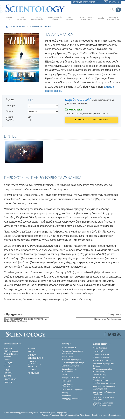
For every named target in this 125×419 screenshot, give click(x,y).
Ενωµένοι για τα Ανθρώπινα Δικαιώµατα (104, 393)
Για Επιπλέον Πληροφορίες (72, 389)
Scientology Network (101, 354)
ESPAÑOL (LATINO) (36, 358)
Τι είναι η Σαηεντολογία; (37, 18)
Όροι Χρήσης (85, 415)
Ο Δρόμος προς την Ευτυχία (104, 383)
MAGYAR (31, 348)
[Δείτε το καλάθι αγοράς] (118, 10)
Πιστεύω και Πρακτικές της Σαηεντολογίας (72, 352)
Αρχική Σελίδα (9, 18)
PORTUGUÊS (33, 373)
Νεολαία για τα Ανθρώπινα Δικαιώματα (103, 398)
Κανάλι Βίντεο (67, 356)
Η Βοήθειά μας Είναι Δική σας (67, 385)
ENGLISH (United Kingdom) (11, 355)
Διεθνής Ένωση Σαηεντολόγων (99, 376)
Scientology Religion (101, 357)
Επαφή (65, 393)
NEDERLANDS (10, 379)
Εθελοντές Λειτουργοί (70, 366)
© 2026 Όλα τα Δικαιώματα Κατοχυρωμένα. (36, 413)
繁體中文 (7, 376)
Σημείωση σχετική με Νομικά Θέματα (106, 415)
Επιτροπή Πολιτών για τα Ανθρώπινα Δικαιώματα (103, 404)
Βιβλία (101, 18)
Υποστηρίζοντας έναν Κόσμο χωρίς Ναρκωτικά (104, 387)
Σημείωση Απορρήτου (50, 415)
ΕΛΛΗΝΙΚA (32, 367)
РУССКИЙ (8, 373)
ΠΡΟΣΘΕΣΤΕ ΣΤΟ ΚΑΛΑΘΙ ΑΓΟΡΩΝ (92, 120)
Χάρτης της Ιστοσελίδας (71, 399)
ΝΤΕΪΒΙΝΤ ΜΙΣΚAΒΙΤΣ (102, 361)
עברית (7, 366)
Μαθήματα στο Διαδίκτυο (113, 18)
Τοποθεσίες (66, 396)
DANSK (7, 360)
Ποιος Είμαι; (66, 381)
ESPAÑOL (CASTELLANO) (34, 362)
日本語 (6, 370)
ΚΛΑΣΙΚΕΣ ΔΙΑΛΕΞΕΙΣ (39, 26)
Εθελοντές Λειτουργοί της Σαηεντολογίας (102, 370)
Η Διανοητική (98, 351)
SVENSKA (32, 355)
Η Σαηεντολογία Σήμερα (55, 18)
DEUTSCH (8, 382)
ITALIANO (32, 370)
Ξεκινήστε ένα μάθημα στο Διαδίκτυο (103, 365)
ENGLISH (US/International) (11, 350)
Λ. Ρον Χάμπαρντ (21, 18)
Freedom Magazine (100, 380)
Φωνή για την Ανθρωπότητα (73, 363)
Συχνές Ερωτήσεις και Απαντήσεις (86, 18)
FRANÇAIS (8, 363)
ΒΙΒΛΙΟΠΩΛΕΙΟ (18, 26)
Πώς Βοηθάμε (70, 18)
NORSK (31, 352)
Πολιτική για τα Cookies (69, 415)
